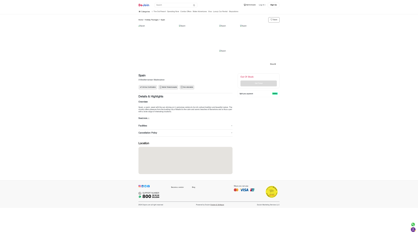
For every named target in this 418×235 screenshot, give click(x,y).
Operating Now (173, 12)
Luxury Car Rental (220, 12)
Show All (273, 64)
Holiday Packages (152, 20)
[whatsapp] (413, 224)
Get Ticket (259, 83)
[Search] (194, 5)
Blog (193, 187)
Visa (210, 12)
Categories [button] (145, 12)
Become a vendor (177, 187)
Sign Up (273, 5)
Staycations (233, 12)
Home (140, 20)
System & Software (217, 205)
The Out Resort (159, 12)
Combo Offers (185, 12)
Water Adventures (200, 12)
